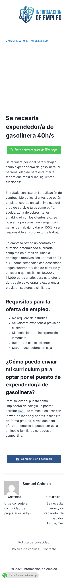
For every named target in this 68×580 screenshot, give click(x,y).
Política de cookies (25, 549)
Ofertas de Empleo (35, 40)
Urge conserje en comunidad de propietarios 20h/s (17, 505)
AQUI (21, 411)
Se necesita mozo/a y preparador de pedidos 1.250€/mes (53, 510)
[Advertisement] (34, 78)
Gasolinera (13, 40)
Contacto (49, 549)
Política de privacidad (34, 542)
